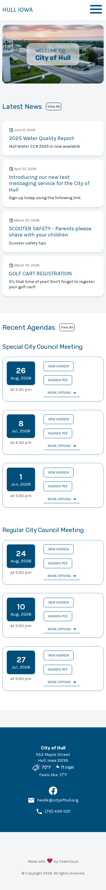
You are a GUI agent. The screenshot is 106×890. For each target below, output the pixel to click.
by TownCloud (66, 861)
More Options (59, 393)
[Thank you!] (49, 861)
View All (53, 106)
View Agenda (58, 366)
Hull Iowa (17, 9)
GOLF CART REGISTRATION (40, 273)
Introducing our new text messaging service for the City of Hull (49, 183)
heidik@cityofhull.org (57, 800)
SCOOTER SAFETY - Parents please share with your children (50, 231)
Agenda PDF (58, 380)
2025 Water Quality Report (41, 138)
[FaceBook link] (53, 793)
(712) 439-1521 (57, 811)
